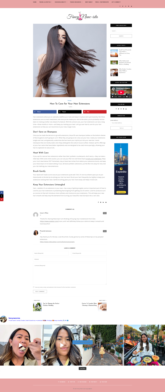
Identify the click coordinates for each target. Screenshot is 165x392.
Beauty (69, 100)
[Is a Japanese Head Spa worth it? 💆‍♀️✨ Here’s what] (61, 345)
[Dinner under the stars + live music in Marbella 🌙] (144, 345)
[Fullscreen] (130, 97)
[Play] (113, 97)
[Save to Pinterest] (1, 199)
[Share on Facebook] (1, 192)
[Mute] (127, 97)
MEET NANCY (89, 2)
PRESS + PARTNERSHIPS (102, 2)
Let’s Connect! (116, 2)
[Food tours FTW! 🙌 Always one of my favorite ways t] (20, 345)
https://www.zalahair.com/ (49, 221)
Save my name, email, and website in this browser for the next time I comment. (55, 287)
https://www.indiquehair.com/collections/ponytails (57, 242)
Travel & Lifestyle (45, 2)
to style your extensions (93, 159)
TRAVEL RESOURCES (75, 2)
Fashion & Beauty (60, 2)
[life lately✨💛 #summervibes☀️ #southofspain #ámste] (103, 345)
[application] (121, 92)
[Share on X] (1, 196)
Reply (105, 213)
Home (34, 2)
